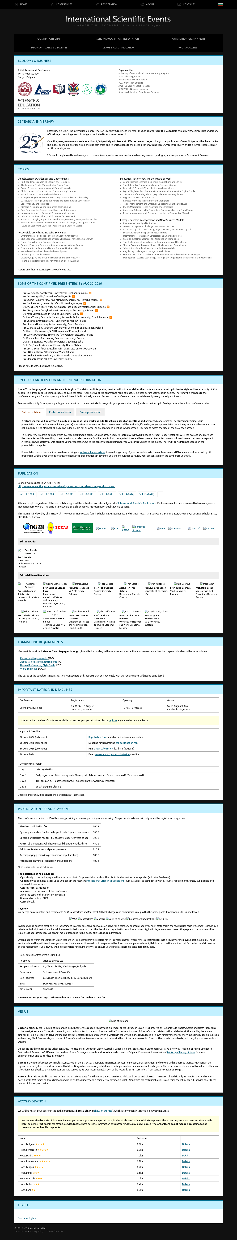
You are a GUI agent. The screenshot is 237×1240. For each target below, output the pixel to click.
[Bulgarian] (220, 4)
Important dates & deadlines (49, 47)
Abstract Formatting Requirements (38, 661)
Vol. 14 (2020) (127, 494)
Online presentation (90, 412)
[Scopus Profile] (90, 293)
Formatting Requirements (34, 658)
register (113, 720)
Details (186, 1144)
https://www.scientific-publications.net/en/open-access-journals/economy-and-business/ (66, 486)
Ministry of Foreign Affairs (181, 1052)
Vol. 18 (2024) (47, 494)
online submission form (92, 452)
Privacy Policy (37, 1231)
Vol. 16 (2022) (87, 494)
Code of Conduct (55, 1231)
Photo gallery (188, 47)
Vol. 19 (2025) (27, 494)
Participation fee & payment (188, 38)
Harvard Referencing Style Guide (37, 665)
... (160, 494)
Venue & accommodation (118, 47)
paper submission (103, 748)
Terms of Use (20, 1231)
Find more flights (27, 1218)
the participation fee (126, 742)
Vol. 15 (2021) (107, 494)
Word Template (28, 668)
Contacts (189, 4)
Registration (109, 4)
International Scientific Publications (137, 503)
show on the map (103, 1110)
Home (23, 4)
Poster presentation (60, 412)
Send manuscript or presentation (118, 38)
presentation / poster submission (112, 754)
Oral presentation (31, 412)
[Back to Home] (118, 21)
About (150, 4)
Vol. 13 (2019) (146, 494)
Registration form (49, 38)
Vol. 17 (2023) (67, 494)
